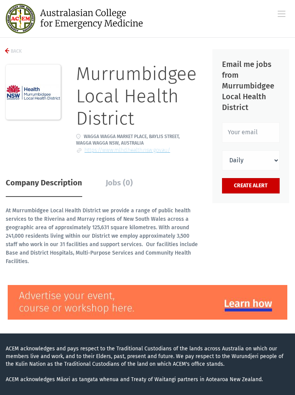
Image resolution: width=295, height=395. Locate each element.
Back (16, 51)
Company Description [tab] (44, 182)
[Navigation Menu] (281, 13)
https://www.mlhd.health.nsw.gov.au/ (127, 150)
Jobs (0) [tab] (119, 182)
